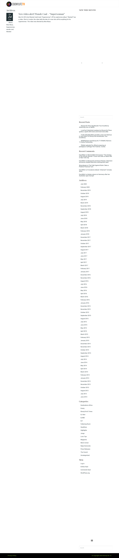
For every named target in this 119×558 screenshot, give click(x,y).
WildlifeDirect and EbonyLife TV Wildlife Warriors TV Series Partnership (95, 141)
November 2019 (86, 190)
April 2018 (84, 225)
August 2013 (84, 391)
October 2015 (85, 312)
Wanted (8, 32)
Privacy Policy (12, 556)
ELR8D (83, 418)
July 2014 (84, 359)
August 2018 (84, 212)
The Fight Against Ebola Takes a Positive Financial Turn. (94, 166)
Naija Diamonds (86, 446)
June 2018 (84, 218)
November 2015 (86, 309)
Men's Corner (85, 443)
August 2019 (84, 197)
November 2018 (86, 206)
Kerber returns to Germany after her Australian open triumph (94, 175)
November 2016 (86, 278)
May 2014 (84, 366)
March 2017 (84, 265)
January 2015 (85, 341)
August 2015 (84, 319)
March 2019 (84, 203)
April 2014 (84, 369)
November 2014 (86, 347)
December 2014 (86, 344)
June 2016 (84, 287)
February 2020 (85, 187)
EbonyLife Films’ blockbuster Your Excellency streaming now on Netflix (94, 126)
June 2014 (84, 362)
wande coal (10, 29)
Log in (82, 464)
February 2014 (85, 375)
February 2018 (85, 231)
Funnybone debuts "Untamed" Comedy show (95, 170)
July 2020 (84, 184)
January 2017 (85, 272)
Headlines (84, 427)
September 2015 (86, 315)
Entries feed (84, 467)
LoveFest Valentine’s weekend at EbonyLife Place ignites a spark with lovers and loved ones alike (95, 131)
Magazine (84, 440)
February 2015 (85, 337)
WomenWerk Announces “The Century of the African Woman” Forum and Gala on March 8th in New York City (95, 156)
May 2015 (84, 328)
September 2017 (86, 247)
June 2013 (84, 397)
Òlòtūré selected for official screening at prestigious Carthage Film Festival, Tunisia (92, 146)
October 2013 (85, 387)
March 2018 (84, 228)
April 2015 (84, 331)
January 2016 (85, 303)
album (10, 22)
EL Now (83, 415)
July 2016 (84, 284)
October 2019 (85, 193)
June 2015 (84, 325)
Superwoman (10, 27)
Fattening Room (86, 424)
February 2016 (85, 300)
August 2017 (84, 250)
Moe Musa (9, 25)
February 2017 (85, 269)
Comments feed (86, 470)
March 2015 (84, 334)
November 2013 (86, 384)
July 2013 (84, 394)
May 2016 (84, 290)
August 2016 (84, 281)
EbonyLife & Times (86, 411)
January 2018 (85, 234)
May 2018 (84, 222)
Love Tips (84, 436)
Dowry (83, 408)
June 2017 (84, 256)
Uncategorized (85, 455)
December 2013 (86, 381)
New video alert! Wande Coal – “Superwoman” (41, 13)
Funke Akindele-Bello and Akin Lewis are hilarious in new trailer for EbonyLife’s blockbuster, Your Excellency (95, 136)
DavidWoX (82, 155)
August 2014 (84, 356)
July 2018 (84, 215)
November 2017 (86, 240)
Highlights (84, 430)
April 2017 (84, 262)
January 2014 (85, 378)
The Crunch (84, 452)
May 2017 (84, 259)
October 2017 (85, 243)
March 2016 (84, 297)
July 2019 (84, 200)
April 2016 (84, 294)
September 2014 (86, 353)
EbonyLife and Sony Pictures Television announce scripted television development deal (95, 161)
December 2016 (86, 275)
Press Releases (85, 449)
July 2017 (84, 253)
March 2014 (84, 372)
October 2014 (85, 350)
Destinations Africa (86, 405)
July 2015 (84, 322)
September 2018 (86, 209)
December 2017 (86, 237)
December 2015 (86, 306)
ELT (82, 421)
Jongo (83, 433)
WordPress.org (85, 473)
